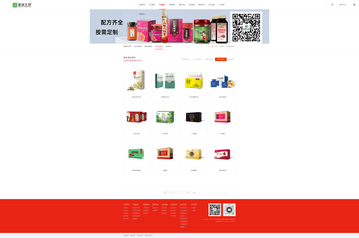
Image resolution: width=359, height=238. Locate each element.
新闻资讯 (172, 4)
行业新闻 (145, 210)
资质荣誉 (125, 213)
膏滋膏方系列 (127, 46)
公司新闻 (145, 207)
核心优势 (125, 218)
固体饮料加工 (183, 218)
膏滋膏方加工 (183, 207)
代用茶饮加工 (183, 221)
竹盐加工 (182, 216)
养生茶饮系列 (159, 46)
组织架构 (164, 210)
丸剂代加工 (140, 235)
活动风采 (164, 213)
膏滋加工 (133, 235)
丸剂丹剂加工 (183, 210)
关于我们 (152, 4)
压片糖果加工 (183, 224)
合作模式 (173, 207)
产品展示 (162, 4)
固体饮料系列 (148, 46)
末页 (194, 192)
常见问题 (173, 216)
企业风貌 (192, 4)
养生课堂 (145, 213)
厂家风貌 (164, 207)
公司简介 (125, 207)
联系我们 (142, 14)
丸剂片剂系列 (138, 46)
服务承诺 (173, 213)
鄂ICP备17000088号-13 (229, 221)
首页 (216, 46)
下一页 (187, 192)
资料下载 (182, 4)
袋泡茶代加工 (149, 235)
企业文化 (125, 210)
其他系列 (168, 46)
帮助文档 (154, 207)
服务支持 (202, 4)
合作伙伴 (173, 210)
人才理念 (193, 210)
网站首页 (142, 4)
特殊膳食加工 (183, 213)
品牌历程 (125, 216)
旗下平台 (343, 4)
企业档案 (154, 210)
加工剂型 (212, 4)
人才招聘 (221, 4)
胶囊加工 (182, 226)
